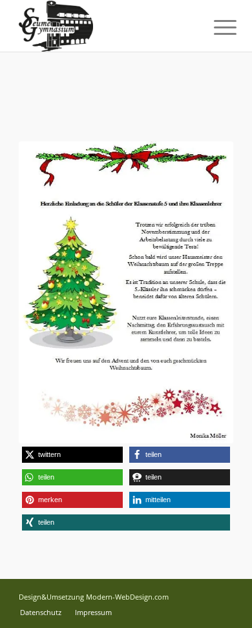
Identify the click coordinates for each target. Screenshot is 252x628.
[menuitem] (215, 27)
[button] (72, 455)
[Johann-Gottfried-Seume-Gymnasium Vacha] (104, 26)
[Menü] (215, 27)
